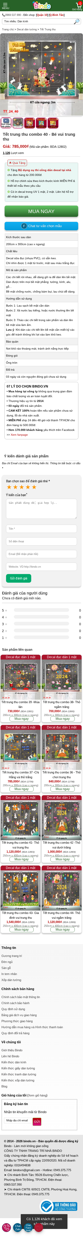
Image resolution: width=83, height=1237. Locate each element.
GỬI (37, 1121)
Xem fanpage (19, 434)
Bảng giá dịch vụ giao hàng (19, 1015)
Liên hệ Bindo (10, 1056)
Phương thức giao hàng (17, 1021)
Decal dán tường (27, 29)
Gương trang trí (11, 956)
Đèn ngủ (6, 962)
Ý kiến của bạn (16, 495)
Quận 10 (42, 14)
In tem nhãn (9, 974)
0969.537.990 (13, 1184)
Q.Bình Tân (57, 14)
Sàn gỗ (6, 968)
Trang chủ (8, 29)
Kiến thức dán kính (13, 1062)
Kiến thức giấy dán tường (18, 1068)
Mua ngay (22, 718)
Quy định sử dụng (13, 1009)
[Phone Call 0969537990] (7, 1227)
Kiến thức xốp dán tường (17, 1080)
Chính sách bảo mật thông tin (20, 997)
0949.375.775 (62, 1170)
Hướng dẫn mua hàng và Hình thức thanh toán (32, 1027)
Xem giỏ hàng (37, 1095)
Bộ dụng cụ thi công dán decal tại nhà (44, 170)
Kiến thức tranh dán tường (18, 1074)
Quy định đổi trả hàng (15, 1033)
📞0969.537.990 (11, 14)
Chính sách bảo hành (15, 1003)
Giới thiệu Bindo (11, 1050)
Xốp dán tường (11, 980)
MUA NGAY (41, 211)
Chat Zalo (18, 1228)
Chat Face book (28, 1228)
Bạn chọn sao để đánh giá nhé (28, 481)
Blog (4, 1086)
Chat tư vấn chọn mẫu (42, 226)
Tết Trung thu (48, 29)
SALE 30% (39, 1228)
